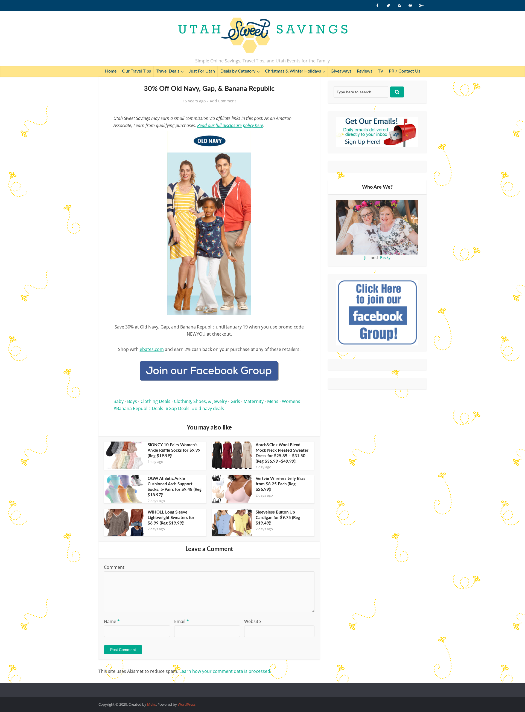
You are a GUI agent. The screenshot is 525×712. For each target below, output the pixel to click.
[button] (297, 139)
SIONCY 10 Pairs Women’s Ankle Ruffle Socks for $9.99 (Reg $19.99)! (174, 450)
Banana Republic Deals (139, 408)
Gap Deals (178, 408)
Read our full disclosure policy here (230, 125)
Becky (385, 257)
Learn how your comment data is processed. (225, 671)
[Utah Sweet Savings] (262, 35)
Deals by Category (237, 71)
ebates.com (152, 349)
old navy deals (209, 408)
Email (181, 621)
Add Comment (223, 101)
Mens (272, 401)
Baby (118, 401)
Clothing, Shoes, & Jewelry (200, 401)
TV (380, 71)
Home (110, 71)
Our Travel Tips (136, 71)
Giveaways (341, 71)
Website (252, 621)
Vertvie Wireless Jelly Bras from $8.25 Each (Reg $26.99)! (280, 484)
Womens (291, 401)
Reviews (364, 71)
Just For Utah (202, 71)
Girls (235, 401)
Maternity (254, 401)
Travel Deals (167, 71)
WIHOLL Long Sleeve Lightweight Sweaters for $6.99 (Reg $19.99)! (171, 517)
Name (112, 621)
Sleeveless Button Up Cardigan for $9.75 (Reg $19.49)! (278, 517)
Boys (132, 401)
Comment (114, 567)
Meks (151, 704)
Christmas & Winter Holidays (293, 71)
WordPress (187, 704)
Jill (366, 257)
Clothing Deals (155, 401)
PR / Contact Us (404, 71)
